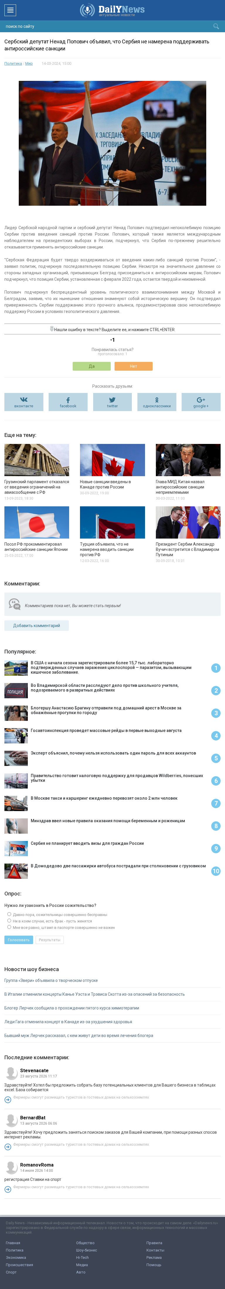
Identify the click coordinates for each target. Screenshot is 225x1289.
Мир (29, 63)
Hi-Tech (82, 1257)
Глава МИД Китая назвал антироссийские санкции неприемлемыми (180, 487)
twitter (112, 406)
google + (201, 406)
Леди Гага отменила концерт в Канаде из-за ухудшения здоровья (68, 1021)
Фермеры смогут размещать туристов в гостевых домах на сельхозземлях (81, 1097)
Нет (133, 366)
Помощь (153, 1265)
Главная (13, 1243)
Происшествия (19, 1265)
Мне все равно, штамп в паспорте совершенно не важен (63, 927)
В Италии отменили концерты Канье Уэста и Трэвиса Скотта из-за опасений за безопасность (94, 994)
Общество (85, 1243)
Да (92, 366)
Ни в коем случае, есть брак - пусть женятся (52, 921)
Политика (13, 63)
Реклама (154, 1257)
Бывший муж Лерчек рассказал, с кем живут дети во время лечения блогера (78, 1035)
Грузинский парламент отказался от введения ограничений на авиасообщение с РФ (36, 487)
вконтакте (23, 406)
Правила (154, 1243)
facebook (68, 406)
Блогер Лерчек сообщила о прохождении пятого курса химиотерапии (71, 1008)
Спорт (11, 1272)
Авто (81, 1272)
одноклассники (157, 406)
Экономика (16, 1257)
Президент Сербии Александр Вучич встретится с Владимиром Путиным (187, 549)
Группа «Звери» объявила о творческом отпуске (51, 980)
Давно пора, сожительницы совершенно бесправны (59, 914)
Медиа (82, 1265)
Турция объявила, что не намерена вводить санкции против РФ (107, 549)
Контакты (155, 1250)
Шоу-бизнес (86, 1250)
